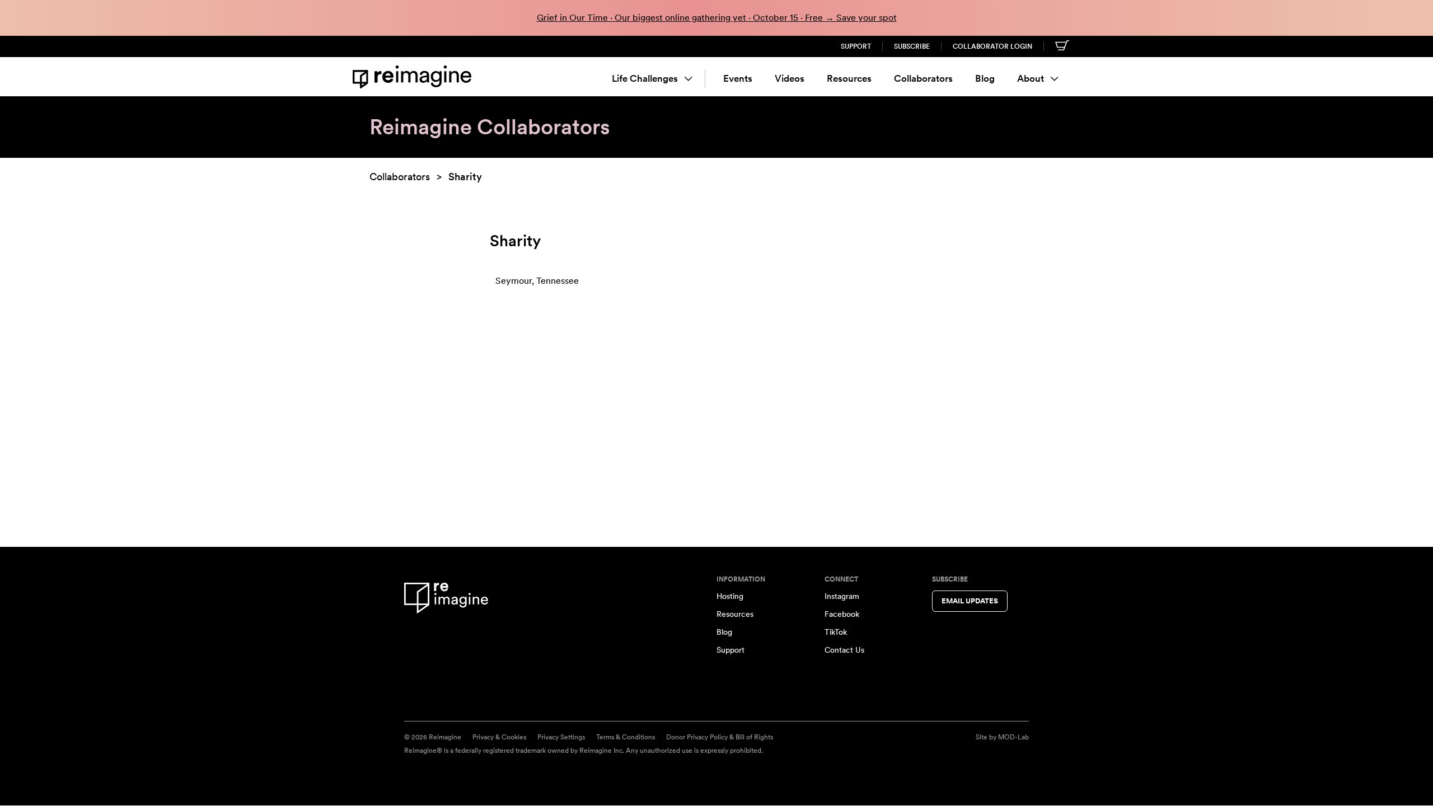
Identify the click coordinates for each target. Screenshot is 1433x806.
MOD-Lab (1013, 737)
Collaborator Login (992, 46)
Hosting (729, 596)
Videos (789, 78)
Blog (985, 78)
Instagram (842, 596)
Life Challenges (645, 78)
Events (737, 78)
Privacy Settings (561, 737)
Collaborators (923, 78)
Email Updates (970, 601)
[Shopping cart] (1062, 45)
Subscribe (912, 46)
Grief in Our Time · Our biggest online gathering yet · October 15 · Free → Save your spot (717, 17)
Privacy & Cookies (499, 737)
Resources (849, 78)
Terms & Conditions (625, 737)
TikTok (836, 631)
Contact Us (844, 649)
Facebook (842, 614)
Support (856, 46)
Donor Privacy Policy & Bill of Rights (719, 737)
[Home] (414, 76)
